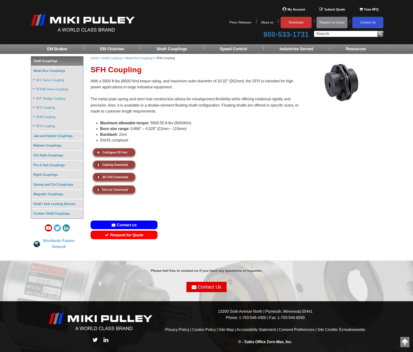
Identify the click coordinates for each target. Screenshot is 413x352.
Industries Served (296, 49)
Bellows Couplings (47, 145)
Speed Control (233, 49)
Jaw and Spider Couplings (53, 136)
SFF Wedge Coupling (50, 98)
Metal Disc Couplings (139, 58)
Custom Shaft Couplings (51, 213)
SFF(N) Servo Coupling (52, 89)
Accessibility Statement (256, 330)
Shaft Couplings (172, 49)
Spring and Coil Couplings (53, 184)
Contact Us (368, 22)
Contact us (127, 225)
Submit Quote (334, 9)
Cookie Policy (204, 330)
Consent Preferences (297, 330)
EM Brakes (57, 49)
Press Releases (240, 22)
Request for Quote (332, 22)
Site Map (226, 330)
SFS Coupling (45, 107)
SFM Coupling (45, 117)
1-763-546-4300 (252, 318)
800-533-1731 (286, 34)
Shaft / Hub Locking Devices (54, 204)
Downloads (296, 22)
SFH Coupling (45, 126)
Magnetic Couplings (48, 194)
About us (267, 22)
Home (94, 58)
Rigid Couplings (45, 174)
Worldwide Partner (59, 241)
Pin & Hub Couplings (49, 165)
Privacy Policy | (178, 330)
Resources (356, 49)
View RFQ (371, 9)
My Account (296, 9)
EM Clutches (112, 49)
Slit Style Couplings (48, 155)
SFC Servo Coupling (50, 80)
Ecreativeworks (352, 330)
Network (59, 247)
